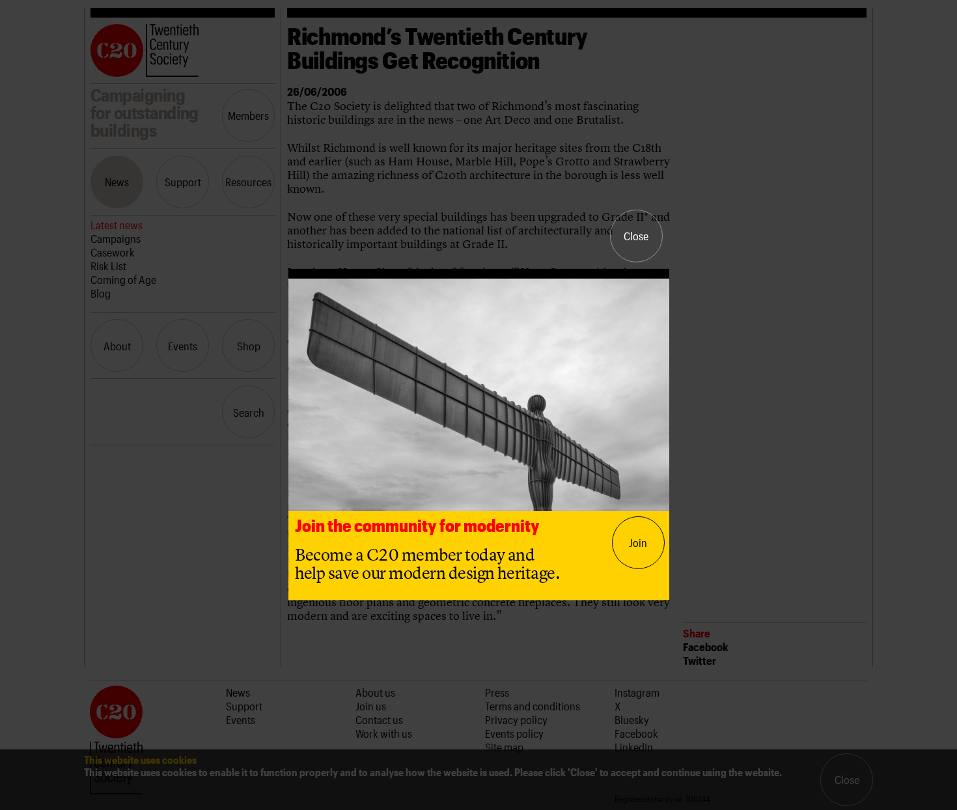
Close (636, 235)
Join (638, 542)
